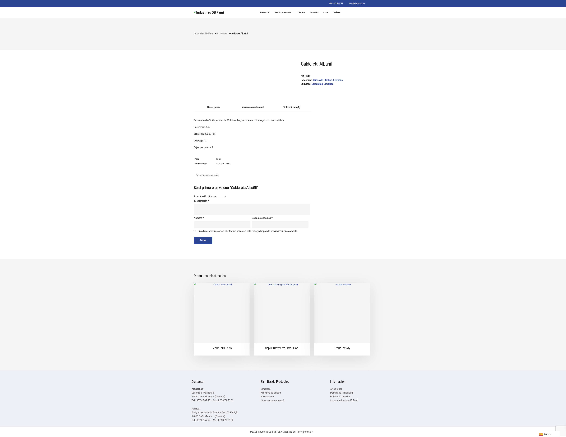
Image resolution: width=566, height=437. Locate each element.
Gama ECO (314, 12)
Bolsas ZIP (264, 12)
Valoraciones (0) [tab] (291, 107)
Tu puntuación (201, 196)
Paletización (267, 396)
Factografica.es (305, 431)
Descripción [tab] (213, 107)
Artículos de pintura (271, 392)
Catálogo (336, 12)
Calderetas (317, 84)
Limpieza (301, 12)
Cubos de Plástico (322, 80)
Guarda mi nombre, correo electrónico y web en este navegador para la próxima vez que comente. (248, 231)
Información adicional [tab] (253, 107)
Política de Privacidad (341, 392)
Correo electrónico (262, 218)
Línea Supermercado (282, 12)
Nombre (199, 218)
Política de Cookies (340, 396)
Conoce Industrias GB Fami (344, 400)
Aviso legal (336, 388)
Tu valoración (201, 200)
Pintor (325, 12)
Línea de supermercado (273, 400)
